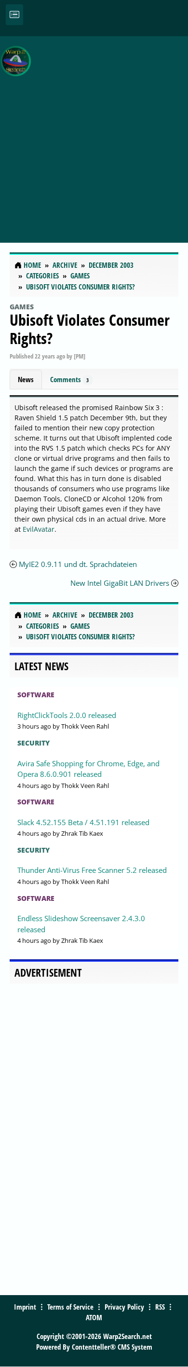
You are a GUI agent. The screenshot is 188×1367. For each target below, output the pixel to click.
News (26, 379)
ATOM (94, 1317)
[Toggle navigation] (14, 15)
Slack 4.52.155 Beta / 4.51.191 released (83, 822)
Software (35, 694)
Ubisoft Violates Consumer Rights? (90, 328)
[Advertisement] (94, 134)
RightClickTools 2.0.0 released (66, 715)
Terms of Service (70, 1307)
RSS (160, 1307)
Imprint (25, 1307)
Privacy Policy (124, 1307)
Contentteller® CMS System (112, 1347)
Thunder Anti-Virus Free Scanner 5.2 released (92, 870)
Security (33, 742)
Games (22, 306)
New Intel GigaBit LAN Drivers (119, 583)
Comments (69, 379)
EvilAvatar (38, 529)
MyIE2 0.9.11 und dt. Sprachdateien (78, 564)
